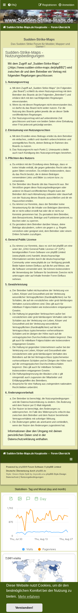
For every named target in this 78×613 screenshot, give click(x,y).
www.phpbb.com (22, 255)
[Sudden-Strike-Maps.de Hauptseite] (39, 13)
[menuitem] (12, 5)
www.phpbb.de (38, 262)
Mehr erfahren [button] (29, 596)
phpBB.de (41, 471)
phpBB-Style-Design (56, 474)
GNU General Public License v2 (40, 249)
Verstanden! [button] (24, 607)
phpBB (22, 467)
